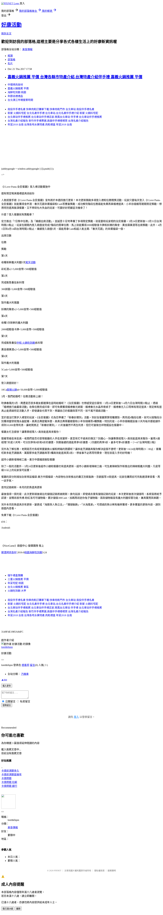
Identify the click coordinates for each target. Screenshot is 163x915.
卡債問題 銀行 (9, 786)
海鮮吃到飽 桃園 (17, 92)
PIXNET (57, 870)
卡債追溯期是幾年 (11, 774)
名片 (10, 63)
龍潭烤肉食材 (9, 552)
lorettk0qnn (7, 647)
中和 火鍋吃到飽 (26, 342)
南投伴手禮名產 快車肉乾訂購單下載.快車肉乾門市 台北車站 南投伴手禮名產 (51, 109)
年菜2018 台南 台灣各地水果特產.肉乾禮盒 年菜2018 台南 (40, 124)
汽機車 (25, 674)
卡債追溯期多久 (10, 770)
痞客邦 (25, 665)
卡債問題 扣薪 (9, 782)
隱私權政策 (99, 870)
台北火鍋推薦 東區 (18, 587)
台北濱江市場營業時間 (20, 100)
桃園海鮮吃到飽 (33, 552)
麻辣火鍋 (12, 389)
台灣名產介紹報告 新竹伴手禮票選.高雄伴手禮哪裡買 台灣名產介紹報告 (48, 120)
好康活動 (11, 25)
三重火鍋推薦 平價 (18, 579)
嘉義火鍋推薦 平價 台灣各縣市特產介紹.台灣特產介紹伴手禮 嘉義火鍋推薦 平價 (75, 77)
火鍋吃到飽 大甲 (17, 590)
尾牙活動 (30, 262)
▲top (4, 679)
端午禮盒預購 (15, 575)
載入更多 (7, 686)
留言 (32, 665)
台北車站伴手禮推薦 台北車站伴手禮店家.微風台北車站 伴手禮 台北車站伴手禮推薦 (55, 117)
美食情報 (27, 49)
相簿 (10, 55)
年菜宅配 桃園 (16, 583)
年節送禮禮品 (15, 96)
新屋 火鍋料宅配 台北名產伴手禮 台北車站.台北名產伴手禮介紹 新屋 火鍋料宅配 (53, 113)
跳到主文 (6, 33)
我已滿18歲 (8, 909)
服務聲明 (112, 870)
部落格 (11, 59)
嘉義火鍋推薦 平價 (18, 88)
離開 (18, 909)
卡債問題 (6, 778)
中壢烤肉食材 (15, 84)
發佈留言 (7, 705)
